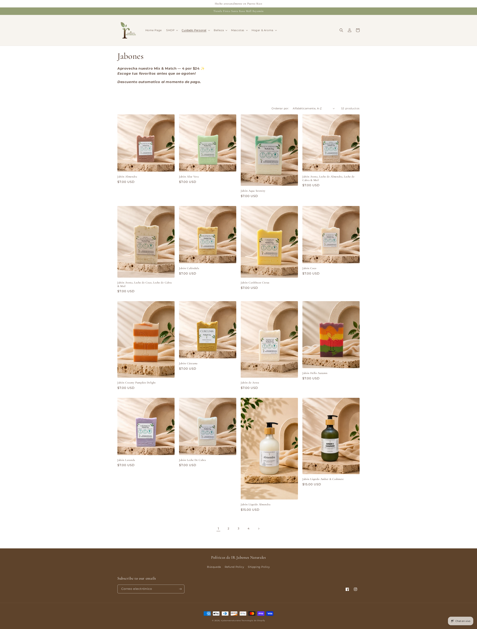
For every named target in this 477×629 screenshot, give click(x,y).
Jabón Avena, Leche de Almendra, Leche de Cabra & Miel (328, 178)
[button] (171, 30)
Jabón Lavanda (126, 460)
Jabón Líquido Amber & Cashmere (323, 479)
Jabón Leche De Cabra (192, 460)
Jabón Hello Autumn (314, 373)
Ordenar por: (280, 108)
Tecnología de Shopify (253, 620)
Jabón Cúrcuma (188, 363)
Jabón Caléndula (189, 268)
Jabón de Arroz (250, 382)
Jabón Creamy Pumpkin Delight (136, 382)
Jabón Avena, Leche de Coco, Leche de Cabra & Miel (144, 284)
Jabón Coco (309, 268)
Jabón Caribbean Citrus (255, 282)
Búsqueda (214, 567)
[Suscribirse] (180, 589)
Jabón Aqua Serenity (253, 190)
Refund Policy (234, 567)
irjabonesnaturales (231, 620)
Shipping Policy (259, 567)
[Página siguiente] (259, 529)
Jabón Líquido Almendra (256, 504)
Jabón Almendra (127, 176)
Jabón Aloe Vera (189, 176)
